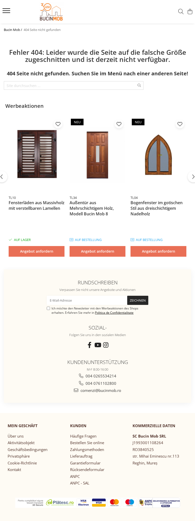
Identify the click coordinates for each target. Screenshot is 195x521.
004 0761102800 (100, 383)
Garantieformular (85, 462)
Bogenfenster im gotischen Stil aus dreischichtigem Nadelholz (157, 208)
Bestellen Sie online (87, 442)
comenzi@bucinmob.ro (100, 390)
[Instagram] (106, 345)
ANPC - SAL (79, 482)
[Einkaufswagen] (189, 12)
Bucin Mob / (13, 29)
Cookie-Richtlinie (22, 462)
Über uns (16, 436)
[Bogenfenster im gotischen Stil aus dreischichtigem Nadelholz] (158, 155)
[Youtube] (97, 345)
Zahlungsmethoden (87, 449)
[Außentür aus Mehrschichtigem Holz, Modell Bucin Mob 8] (97, 155)
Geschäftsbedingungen (27, 449)
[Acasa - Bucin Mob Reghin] (38, 11)
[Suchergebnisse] (7, 12)
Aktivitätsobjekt (21, 442)
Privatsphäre (19, 456)
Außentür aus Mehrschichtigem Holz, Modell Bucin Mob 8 (92, 208)
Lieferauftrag (81, 456)
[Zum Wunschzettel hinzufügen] (58, 123)
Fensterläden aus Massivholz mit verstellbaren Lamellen (36, 205)
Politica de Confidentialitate (114, 312)
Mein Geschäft (23, 425)
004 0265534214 (100, 375)
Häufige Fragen (83, 436)
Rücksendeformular (87, 469)
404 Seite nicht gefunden (42, 29)
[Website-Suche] (181, 12)
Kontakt (14, 469)
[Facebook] (89, 345)
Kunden (78, 425)
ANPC (75, 476)
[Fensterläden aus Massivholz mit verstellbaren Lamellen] (36, 155)
